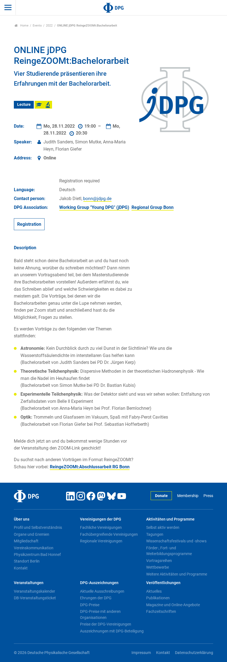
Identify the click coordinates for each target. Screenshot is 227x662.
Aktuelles (154, 591)
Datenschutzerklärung (194, 652)
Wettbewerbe (157, 567)
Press (208, 495)
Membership (187, 495)
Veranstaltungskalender (34, 591)
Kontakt (21, 568)
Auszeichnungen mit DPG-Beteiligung (112, 631)
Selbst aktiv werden (162, 527)
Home (24, 25)
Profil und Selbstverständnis (38, 527)
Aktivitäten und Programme (170, 519)
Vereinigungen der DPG (100, 519)
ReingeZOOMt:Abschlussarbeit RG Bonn (90, 466)
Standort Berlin (27, 561)
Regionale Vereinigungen (101, 541)
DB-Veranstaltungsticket (35, 598)
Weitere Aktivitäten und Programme (176, 574)
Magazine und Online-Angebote (173, 605)
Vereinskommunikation (33, 548)
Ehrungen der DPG (96, 598)
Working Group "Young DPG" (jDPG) (94, 207)
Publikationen (158, 598)
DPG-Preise (89, 605)
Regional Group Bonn (152, 207)
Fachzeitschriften (161, 611)
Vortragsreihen (159, 560)
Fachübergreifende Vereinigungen (109, 534)
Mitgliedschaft (26, 541)
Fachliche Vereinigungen (101, 527)
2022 (49, 25)
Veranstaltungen (28, 582)
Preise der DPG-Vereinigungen (105, 624)
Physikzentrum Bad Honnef (37, 554)
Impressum (141, 652)
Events (37, 25)
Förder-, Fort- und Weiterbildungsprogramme (169, 551)
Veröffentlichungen (163, 582)
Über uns (21, 519)
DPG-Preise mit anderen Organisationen (100, 614)
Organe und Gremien (31, 534)
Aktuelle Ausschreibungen (102, 591)
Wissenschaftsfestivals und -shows (176, 541)
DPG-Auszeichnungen (99, 582)
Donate (161, 495)
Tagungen (154, 534)
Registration (29, 224)
